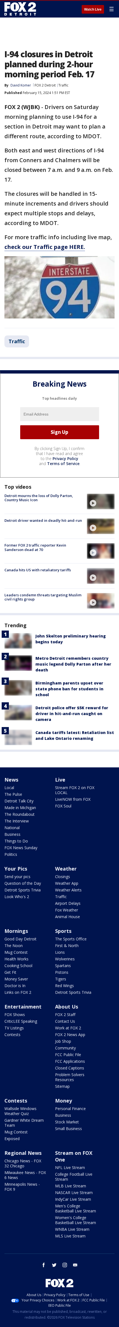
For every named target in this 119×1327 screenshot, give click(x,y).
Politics (10, 854)
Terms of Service (63, 463)
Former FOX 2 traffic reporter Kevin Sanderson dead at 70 (35, 547)
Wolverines (65, 959)
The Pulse (13, 794)
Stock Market (67, 1122)
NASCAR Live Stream (74, 1192)
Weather (66, 868)
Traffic (63, 85)
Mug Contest (16, 952)
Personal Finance (70, 1108)
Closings (62, 876)
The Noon (13, 945)
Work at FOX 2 (68, 1028)
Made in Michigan (20, 807)
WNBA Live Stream (72, 1229)
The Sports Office (71, 938)
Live (60, 779)
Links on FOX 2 (17, 992)
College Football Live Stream (73, 1177)
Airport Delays (68, 903)
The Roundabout (19, 814)
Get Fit (10, 972)
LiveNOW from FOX (72, 799)
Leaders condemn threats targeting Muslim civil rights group (42, 597)
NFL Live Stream (70, 1167)
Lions (60, 952)
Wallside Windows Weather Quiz (20, 1111)
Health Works (16, 959)
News (11, 779)
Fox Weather (66, 910)
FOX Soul (63, 806)
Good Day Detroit (20, 938)
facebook (43, 1265)
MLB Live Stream (70, 1185)
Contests (12, 1034)
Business (12, 834)
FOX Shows (14, 1014)
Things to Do (16, 841)
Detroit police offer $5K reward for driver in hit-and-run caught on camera (71, 713)
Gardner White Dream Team (24, 1123)
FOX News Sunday (20, 847)
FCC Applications (70, 1061)
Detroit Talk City (18, 801)
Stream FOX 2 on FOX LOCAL (74, 790)
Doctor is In (14, 985)
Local (9, 787)
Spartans (63, 965)
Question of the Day (22, 883)
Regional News (23, 1153)
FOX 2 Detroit (45, 85)
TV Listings (14, 1028)
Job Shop (63, 1041)
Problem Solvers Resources (69, 1077)
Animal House (67, 916)
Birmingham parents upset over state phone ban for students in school (69, 688)
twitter (54, 1265)
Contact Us (65, 1021)
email (75, 1265)
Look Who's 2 (16, 896)
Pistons (61, 972)
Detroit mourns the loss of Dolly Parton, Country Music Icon (38, 498)
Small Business (68, 1128)
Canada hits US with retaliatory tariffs (37, 569)
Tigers (60, 979)
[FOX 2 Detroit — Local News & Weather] (20, 9)
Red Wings (64, 985)
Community (65, 1048)
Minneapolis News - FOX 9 (22, 1187)
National (12, 827)
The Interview (16, 821)
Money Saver (16, 979)
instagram (64, 1265)
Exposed (12, 1138)
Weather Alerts (68, 890)
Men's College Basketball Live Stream (75, 1208)
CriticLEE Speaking (20, 1021)
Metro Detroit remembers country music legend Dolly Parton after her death (73, 664)
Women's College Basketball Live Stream (75, 1220)
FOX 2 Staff (65, 1014)
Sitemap (62, 1086)
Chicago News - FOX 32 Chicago (22, 1163)
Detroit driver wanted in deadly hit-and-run (43, 520)
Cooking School (18, 965)
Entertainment (23, 1006)
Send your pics (17, 876)
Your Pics (15, 868)
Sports (63, 931)
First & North (67, 945)
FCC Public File (68, 1054)
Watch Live (93, 9)
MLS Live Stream (70, 1236)
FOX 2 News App (70, 1034)
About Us (66, 1006)
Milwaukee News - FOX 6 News (25, 1175)
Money (63, 1100)
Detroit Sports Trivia (22, 890)
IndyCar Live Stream (73, 1199)
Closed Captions (69, 1068)
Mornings (16, 931)
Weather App (66, 883)
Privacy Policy (65, 458)
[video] (101, 501)
